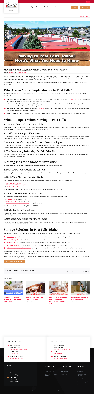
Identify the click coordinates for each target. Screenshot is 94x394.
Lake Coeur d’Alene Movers (14, 183)
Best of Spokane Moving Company (16, 185)
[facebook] (87, 2)
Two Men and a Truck (12, 186)
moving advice (23, 72)
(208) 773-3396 (14, 354)
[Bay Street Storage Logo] (11, 2)
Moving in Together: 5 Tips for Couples (79, 298)
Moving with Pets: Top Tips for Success (34, 298)
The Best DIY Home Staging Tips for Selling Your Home (13, 299)
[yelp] (89, 2)
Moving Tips (11, 72)
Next (87, 16)
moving (18, 72)
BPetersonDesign (63, 390)
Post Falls (19, 94)
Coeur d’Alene (72, 99)
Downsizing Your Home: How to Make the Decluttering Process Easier (58, 300)
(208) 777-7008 (58, 354)
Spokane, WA (40, 108)
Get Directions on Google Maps (18, 349)
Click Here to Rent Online (17, 358)
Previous (82, 16)
